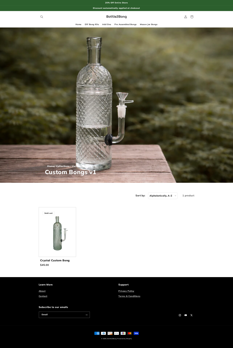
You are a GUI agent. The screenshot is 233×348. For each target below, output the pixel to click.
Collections (63, 166)
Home (50, 166)
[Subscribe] (86, 314)
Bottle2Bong (111, 339)
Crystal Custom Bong (55, 260)
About (42, 291)
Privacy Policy (126, 291)
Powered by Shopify (124, 339)
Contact (43, 296)
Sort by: (140, 195)
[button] (42, 17)
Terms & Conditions (129, 296)
